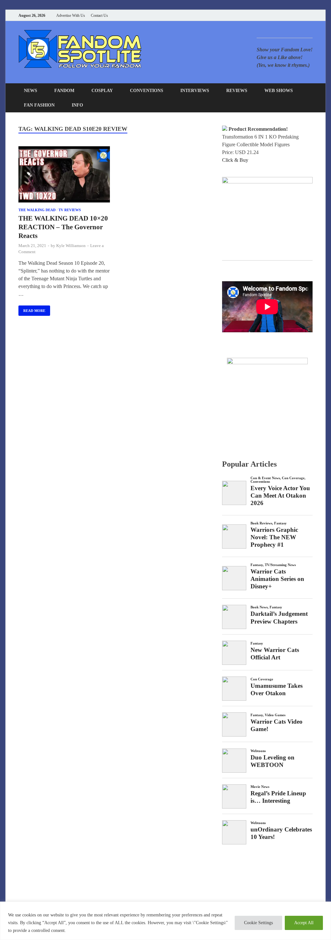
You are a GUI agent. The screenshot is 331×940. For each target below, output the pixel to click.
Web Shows (278, 90)
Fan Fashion (39, 105)
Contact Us (99, 15)
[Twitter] (286, 15)
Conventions (146, 90)
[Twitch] (302, 15)
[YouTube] (270, 15)
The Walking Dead (37, 210)
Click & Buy (235, 160)
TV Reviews (70, 210)
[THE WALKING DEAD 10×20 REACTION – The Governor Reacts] (64, 175)
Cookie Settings (258, 922)
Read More (31, 309)
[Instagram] (294, 15)
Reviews (236, 90)
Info (77, 105)
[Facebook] (278, 15)
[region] (165, 921)
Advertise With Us (70, 15)
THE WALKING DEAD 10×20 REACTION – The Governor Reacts (63, 227)
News (30, 90)
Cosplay (102, 90)
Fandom (64, 90)
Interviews (194, 90)
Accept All (304, 922)
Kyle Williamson (71, 245)
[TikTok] (310, 15)
